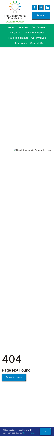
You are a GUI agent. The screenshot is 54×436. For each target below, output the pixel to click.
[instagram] (41, 7)
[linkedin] (47, 7)
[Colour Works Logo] (15, 2)
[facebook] (34, 7)
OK (45, 431)
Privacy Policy (29, 433)
